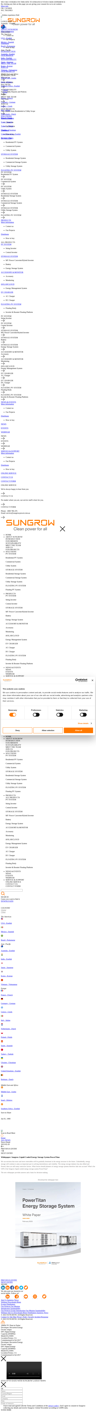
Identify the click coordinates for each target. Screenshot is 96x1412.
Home (3, 1138)
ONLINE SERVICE (8, 473)
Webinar (4, 1302)
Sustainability (15, 1308)
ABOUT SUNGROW (14, 537)
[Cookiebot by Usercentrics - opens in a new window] (77, 680)
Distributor (5, 234)
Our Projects (6, 1306)
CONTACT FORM (8, 481)
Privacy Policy (22, 1317)
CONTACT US (7, 477)
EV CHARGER (7, 292)
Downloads (12, 1302)
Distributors (10, 1304)
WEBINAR (5, 432)
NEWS (3, 424)
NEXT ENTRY (7, 1282)
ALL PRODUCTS (8, 242)
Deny (17, 730)
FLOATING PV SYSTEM (11, 170)
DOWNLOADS (7, 901)
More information (7, 222)
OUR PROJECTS (12, 550)
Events (3, 1304)
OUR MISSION (12, 541)
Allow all (78, 730)
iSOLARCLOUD (7, 284)
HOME (8, 535)
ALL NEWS (5, 1140)
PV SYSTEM (6, 244)
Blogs (19, 1302)
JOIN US (9, 547)
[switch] (36, 714)
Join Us (4, 1300)
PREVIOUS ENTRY (9, 1280)
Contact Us (5, 1317)
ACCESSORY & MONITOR (12, 272)
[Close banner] (92, 680)
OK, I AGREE (6, 8)
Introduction (5, 1308)
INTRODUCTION (13, 539)
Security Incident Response (38, 1317)
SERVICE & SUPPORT (10, 451)
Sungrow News (13, 1300)
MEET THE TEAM (13, 545)
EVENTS (4, 428)
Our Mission (15, 1306)
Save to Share (6, 1113)
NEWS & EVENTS (8, 402)
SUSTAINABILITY (13, 543)
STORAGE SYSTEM (9, 154)
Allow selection (48, 730)
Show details (83, 723)
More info (4, 6)
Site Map (13, 1317)
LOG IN (6, 17)
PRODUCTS (6, 220)
